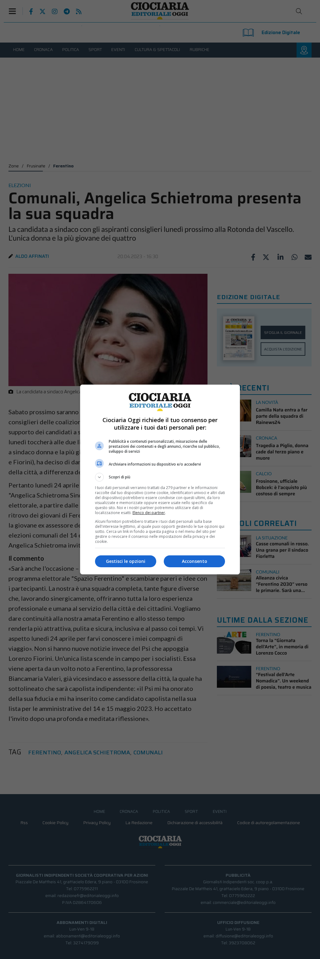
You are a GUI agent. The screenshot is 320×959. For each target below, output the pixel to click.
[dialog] (160, 479)
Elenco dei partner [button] (148, 512)
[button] (160, 477)
